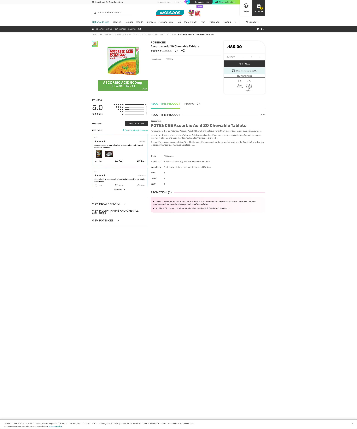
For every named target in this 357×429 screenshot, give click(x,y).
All (93, 130)
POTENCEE (158, 42)
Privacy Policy (55, 426)
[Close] (352, 424)
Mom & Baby (190, 22)
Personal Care (166, 22)
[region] (178, 424)
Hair (179, 22)
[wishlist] (176, 51)
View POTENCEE (103, 220)
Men (203, 22)
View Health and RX (106, 203)
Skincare (151, 22)
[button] (258, 8)
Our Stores (178, 2)
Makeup (227, 22)
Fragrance (214, 22)
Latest (99, 130)
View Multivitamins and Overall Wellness (115, 212)
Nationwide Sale (100, 22)
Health (139, 22)
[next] (238, 22)
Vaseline (117, 22)
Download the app (164, 2)
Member (129, 22)
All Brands (251, 22)
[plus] (260, 57)
